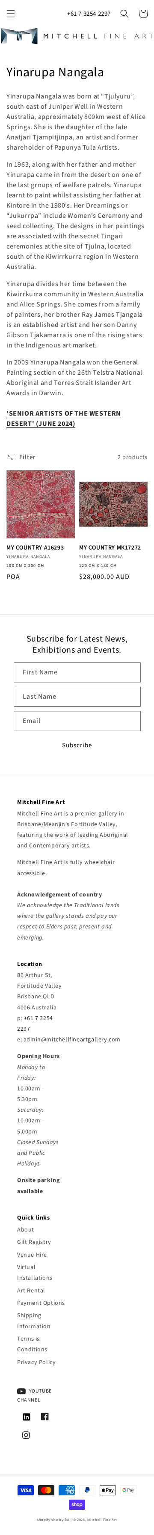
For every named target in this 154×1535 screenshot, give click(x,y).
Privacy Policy (36, 1362)
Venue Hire (32, 1255)
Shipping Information (34, 1320)
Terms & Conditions (32, 1344)
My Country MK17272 (110, 548)
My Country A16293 (35, 548)
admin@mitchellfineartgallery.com (72, 1039)
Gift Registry (34, 1242)
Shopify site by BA (53, 1519)
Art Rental (31, 1290)
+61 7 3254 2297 (89, 13)
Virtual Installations (35, 1272)
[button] (10, 13)
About (25, 1230)
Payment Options (41, 1303)
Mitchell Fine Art (102, 1519)
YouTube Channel (34, 1396)
